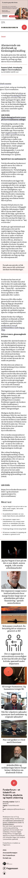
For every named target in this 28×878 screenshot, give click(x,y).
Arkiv (4, 850)
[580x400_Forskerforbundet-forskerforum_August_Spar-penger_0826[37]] (14, 19)
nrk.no (20, 93)
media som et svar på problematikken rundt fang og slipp (12, 327)
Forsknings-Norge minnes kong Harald (14, 529)
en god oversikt (11, 133)
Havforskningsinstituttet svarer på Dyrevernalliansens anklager (13, 118)
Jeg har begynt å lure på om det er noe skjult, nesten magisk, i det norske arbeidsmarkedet (15, 508)
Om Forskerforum (9, 855)
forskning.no (16, 95)
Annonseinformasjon (10, 853)
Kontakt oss (7, 858)
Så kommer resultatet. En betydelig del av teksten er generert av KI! (14, 533)
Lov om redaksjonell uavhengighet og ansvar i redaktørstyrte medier (13, 820)
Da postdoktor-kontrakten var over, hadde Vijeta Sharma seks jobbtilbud (14, 515)
